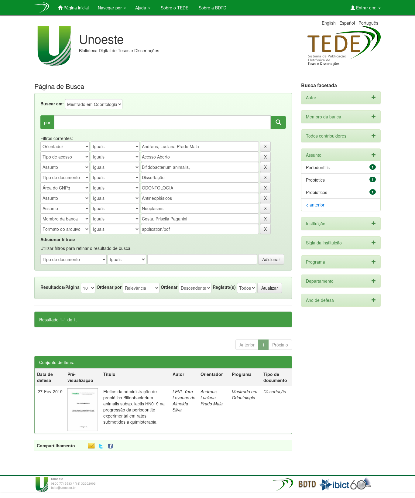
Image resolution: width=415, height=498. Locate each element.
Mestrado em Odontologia (244, 394)
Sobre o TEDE (173, 8)
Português (368, 23)
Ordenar (169, 287)
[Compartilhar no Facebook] (112, 446)
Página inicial (75, 8)
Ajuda (141, 8)
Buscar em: (52, 104)
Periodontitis (318, 167)
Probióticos (316, 192)
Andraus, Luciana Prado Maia (212, 397)
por (47, 122)
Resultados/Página (60, 287)
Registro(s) (224, 287)
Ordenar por (109, 287)
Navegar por (110, 8)
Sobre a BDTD (211, 8)
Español (347, 23)
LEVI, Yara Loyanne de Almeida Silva (184, 400)
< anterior (315, 205)
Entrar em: (366, 8)
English (329, 23)
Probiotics (315, 180)
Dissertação (274, 391)
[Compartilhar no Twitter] (101, 446)
